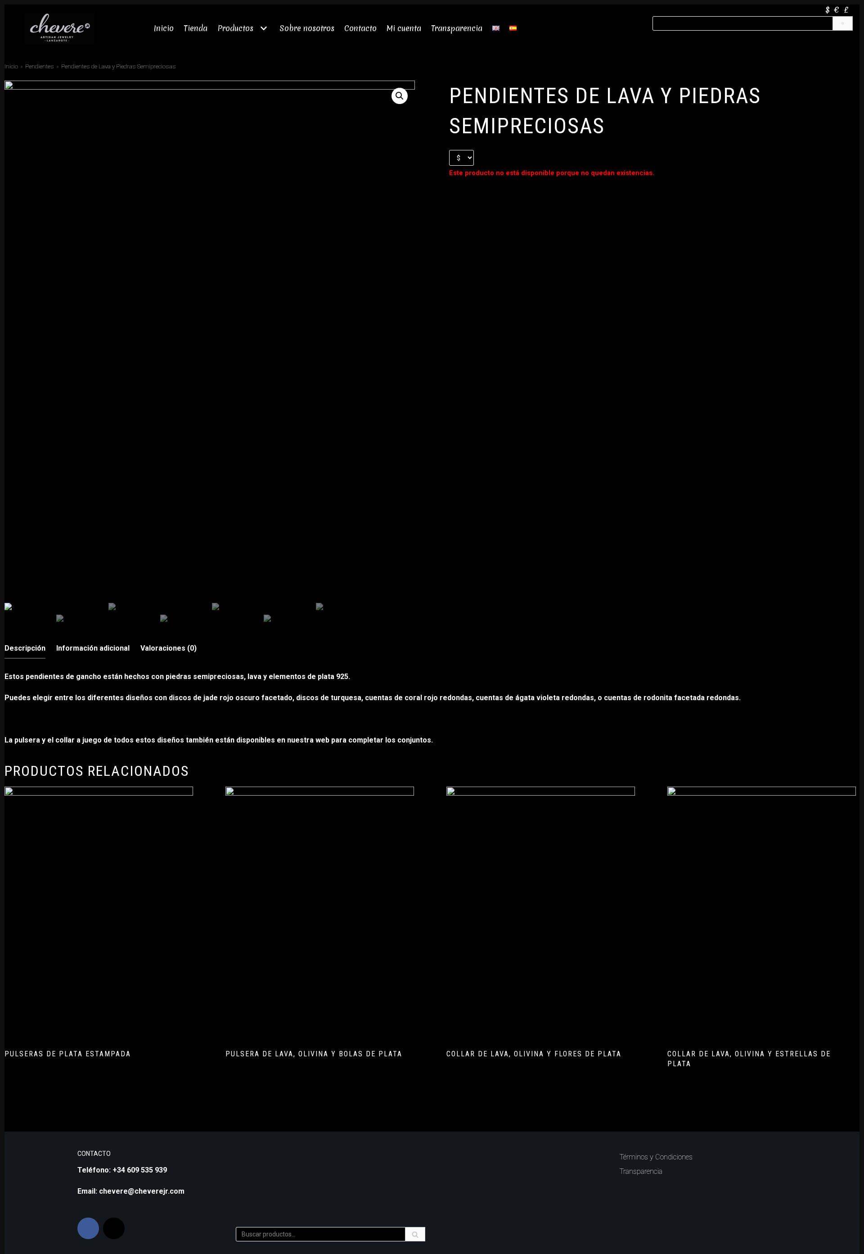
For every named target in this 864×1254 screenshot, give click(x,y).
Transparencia (456, 28)
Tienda (195, 28)
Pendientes (39, 66)
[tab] (24, 648)
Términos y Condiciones (656, 1157)
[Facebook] (88, 1228)
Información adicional (93, 648)
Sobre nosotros (306, 28)
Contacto (360, 28)
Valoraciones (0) (168, 648)
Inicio (164, 28)
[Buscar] (842, 23)
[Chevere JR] (59, 28)
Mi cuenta (404, 28)
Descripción (24, 648)
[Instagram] (114, 1228)
